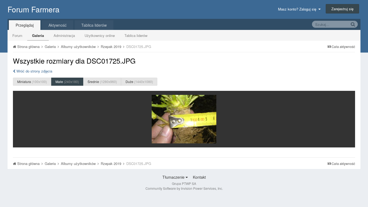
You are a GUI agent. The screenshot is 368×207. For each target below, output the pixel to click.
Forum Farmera (34, 9)
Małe (67, 81)
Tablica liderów (135, 35)
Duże (139, 81)
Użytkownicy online (100, 35)
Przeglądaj (25, 25)
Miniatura (32, 81)
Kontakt (199, 177)
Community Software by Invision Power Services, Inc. (184, 188)
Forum (17, 35)
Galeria (38, 35)
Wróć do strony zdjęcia (33, 71)
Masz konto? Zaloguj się (298, 9)
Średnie (102, 81)
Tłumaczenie (174, 177)
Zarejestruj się (342, 8)
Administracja (64, 35)
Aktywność (57, 25)
